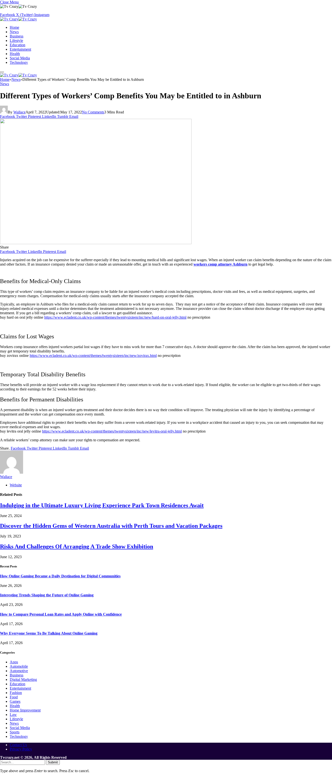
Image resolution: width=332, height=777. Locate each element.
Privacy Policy (21, 749)
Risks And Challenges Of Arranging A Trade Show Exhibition (76, 546)
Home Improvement (25, 710)
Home (14, 27)
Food (14, 697)
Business (16, 36)
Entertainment (20, 49)
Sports (14, 732)
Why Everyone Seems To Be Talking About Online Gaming (48, 633)
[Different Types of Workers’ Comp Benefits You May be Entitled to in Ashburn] (96, 243)
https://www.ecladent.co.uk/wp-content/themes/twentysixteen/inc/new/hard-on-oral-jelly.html (115, 317)
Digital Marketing (23, 679)
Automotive (19, 671)
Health (15, 54)
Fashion (16, 693)
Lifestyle (16, 40)
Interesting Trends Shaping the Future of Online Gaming (47, 595)
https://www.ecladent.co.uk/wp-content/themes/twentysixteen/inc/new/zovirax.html (93, 355)
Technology (19, 62)
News (14, 32)
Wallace (19, 112)
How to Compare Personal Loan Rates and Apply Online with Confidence (61, 614)
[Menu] (2, 72)
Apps (14, 662)
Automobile (19, 666)
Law (13, 714)
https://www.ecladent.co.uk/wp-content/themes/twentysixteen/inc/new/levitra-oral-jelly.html (112, 431)
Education (17, 45)
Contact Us (18, 745)
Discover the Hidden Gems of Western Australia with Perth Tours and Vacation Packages (111, 526)
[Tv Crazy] (18, 19)
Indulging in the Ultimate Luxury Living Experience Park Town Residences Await (102, 505)
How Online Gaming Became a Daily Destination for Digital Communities (60, 576)
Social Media (20, 58)
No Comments (93, 112)
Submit (53, 762)
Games (15, 701)
